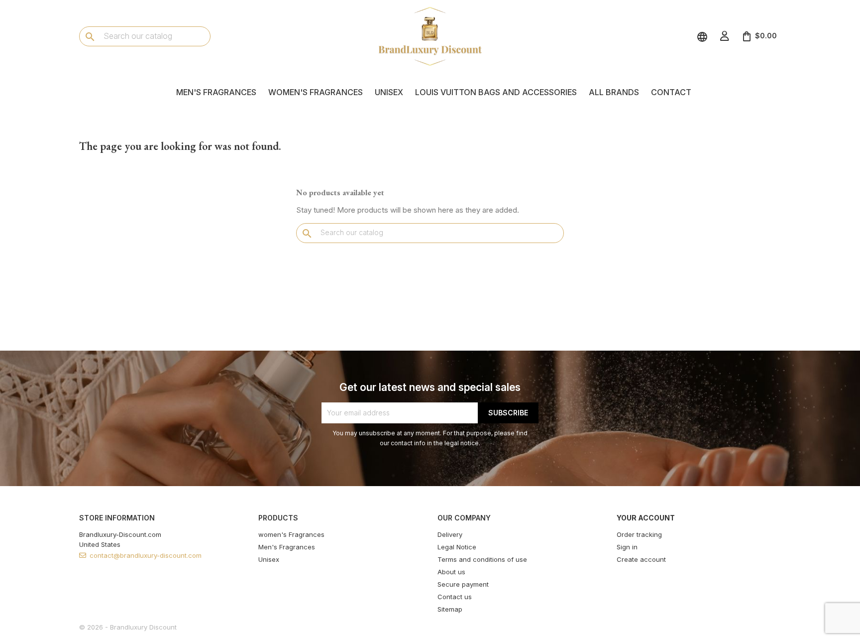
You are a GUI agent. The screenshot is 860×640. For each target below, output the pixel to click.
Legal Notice (456, 547)
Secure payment (463, 584)
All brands (614, 92)
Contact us (454, 597)
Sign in (627, 547)
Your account (646, 517)
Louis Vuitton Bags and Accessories (496, 92)
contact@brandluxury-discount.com (146, 555)
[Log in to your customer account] (724, 36)
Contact (671, 92)
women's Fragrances (315, 92)
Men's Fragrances (216, 92)
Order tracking (639, 534)
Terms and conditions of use (482, 559)
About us (451, 572)
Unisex (389, 92)
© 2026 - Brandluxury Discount (128, 627)
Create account (641, 559)
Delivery (449, 534)
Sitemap (449, 609)
